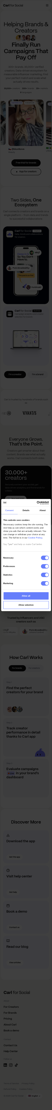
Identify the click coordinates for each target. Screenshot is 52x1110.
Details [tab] (26, 510)
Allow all (26, 596)
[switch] (45, 566)
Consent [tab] (9, 510)
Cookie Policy (35, 538)
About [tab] (43, 510)
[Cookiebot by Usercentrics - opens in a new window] (37, 503)
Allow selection (26, 605)
